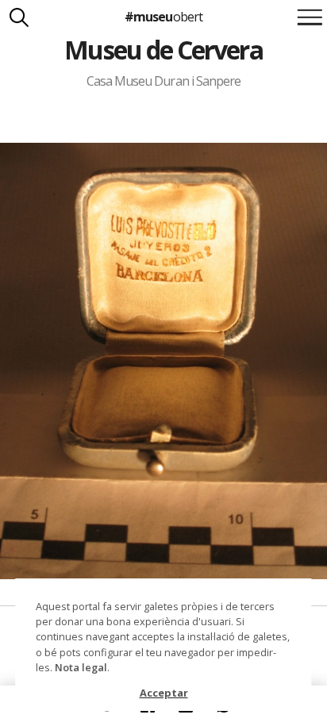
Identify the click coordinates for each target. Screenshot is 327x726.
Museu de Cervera (163, 50)
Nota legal (81, 667)
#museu (163, 16)
